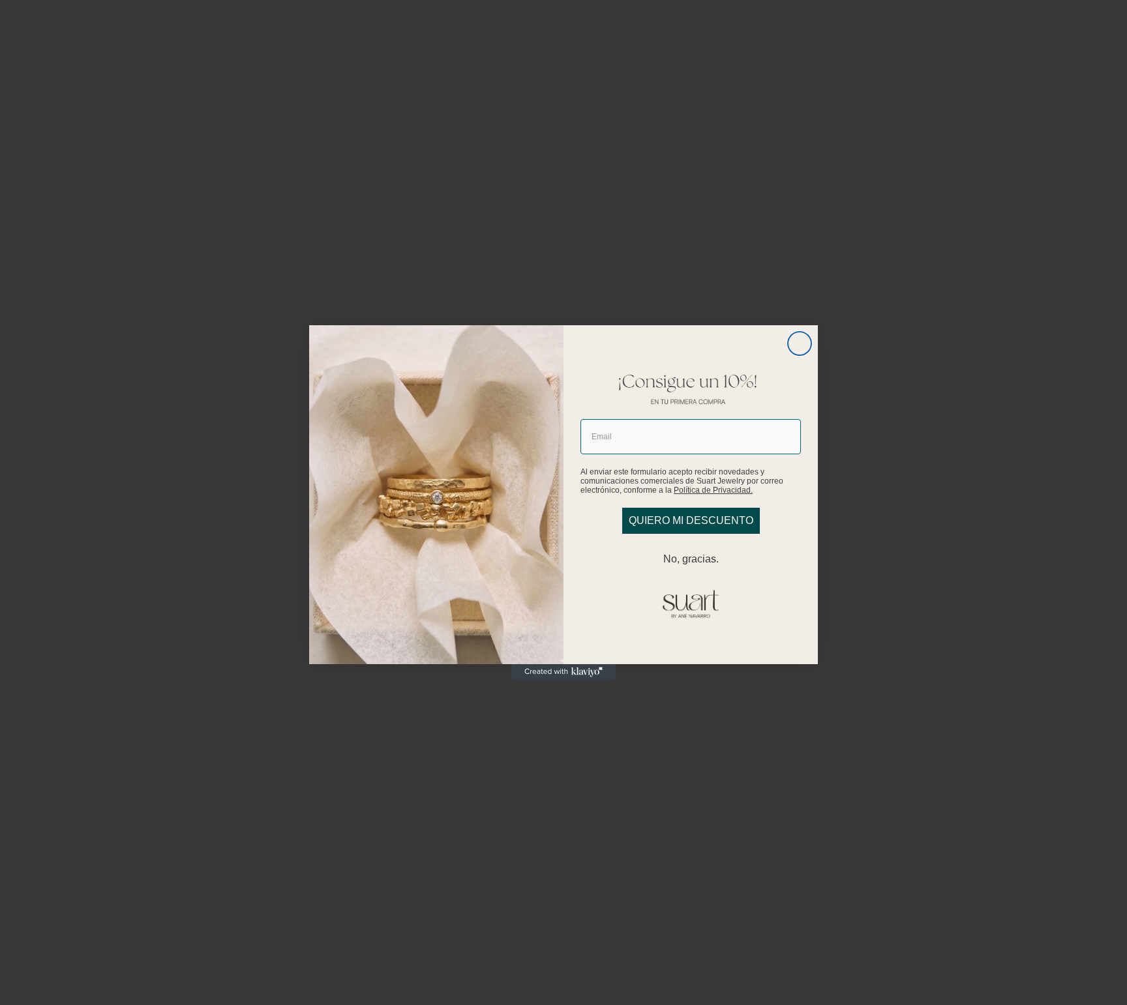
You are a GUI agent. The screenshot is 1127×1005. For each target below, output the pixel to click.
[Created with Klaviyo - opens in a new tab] (563, 672)
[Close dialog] (799, 343)
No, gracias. (691, 558)
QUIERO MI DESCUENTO (691, 520)
